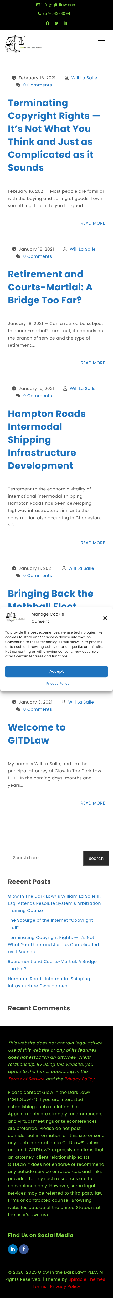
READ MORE (93, 223)
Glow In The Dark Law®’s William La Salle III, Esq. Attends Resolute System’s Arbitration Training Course (54, 903)
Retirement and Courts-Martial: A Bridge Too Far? (50, 287)
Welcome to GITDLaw (37, 734)
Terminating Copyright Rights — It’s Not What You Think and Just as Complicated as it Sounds (54, 135)
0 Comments (37, 85)
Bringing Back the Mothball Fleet (51, 600)
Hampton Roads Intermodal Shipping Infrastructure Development (47, 439)
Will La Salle (84, 78)
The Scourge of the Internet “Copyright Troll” (50, 923)
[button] (105, 618)
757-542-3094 (56, 13)
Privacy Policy (57, 683)
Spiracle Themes (87, 1279)
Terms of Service (26, 1079)
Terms (39, 1286)
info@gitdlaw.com (59, 4)
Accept (56, 671)
